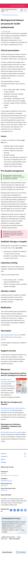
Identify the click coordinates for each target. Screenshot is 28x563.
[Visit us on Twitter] (18, 510)
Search (3, 459)
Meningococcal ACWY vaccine (10, 335)
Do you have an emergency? (18, 6)
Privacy (19, 537)
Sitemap (3, 462)
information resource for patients (12, 432)
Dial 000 (3, 473)
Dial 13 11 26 (4, 490)
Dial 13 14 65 (4, 485)
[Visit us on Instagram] (14, 510)
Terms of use (4, 538)
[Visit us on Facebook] (10, 510)
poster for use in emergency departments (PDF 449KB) (8, 381)
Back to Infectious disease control (10, 14)
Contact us (4, 456)
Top (25, 456)
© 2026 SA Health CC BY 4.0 (8, 537)
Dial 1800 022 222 (6, 480)
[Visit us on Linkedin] (21, 510)
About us (3, 453)
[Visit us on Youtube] (25, 510)
